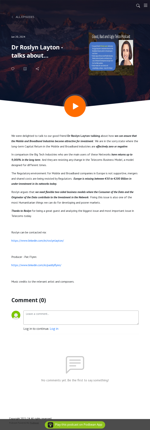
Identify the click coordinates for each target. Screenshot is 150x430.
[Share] (37, 69)
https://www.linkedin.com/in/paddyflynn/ (36, 265)
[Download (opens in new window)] (25, 69)
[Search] (138, 5)
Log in (54, 329)
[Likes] (13, 69)
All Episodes (24, 17)
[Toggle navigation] (145, 5)
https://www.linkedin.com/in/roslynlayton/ (37, 240)
